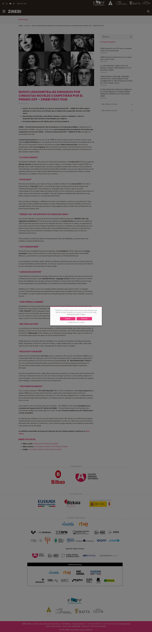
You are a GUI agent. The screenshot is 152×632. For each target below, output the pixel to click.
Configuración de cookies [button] (76, 322)
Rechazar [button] (84, 318)
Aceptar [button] (68, 318)
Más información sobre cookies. (81, 313)
